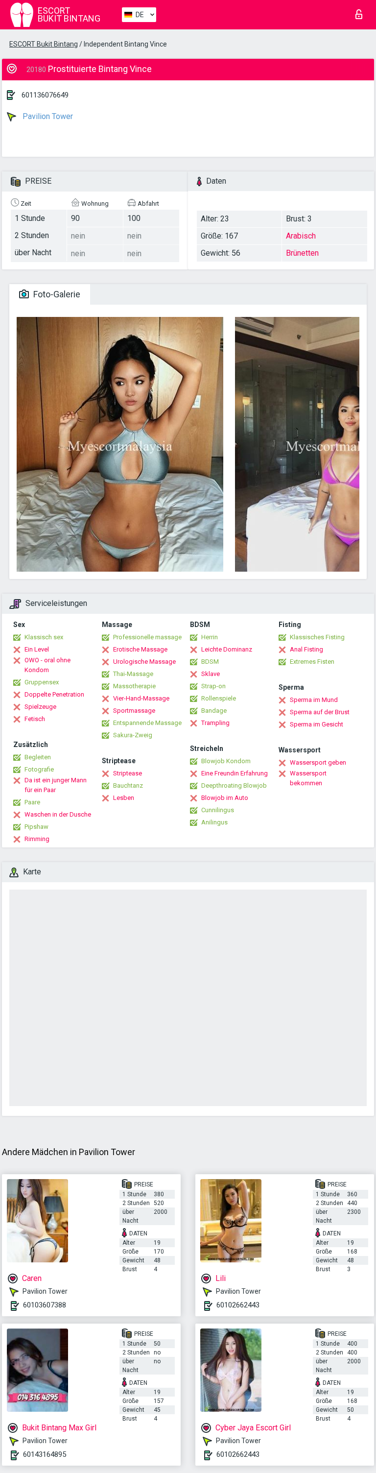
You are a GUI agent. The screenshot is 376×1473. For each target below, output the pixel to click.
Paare (32, 802)
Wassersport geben (318, 762)
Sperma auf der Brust (320, 712)
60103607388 (44, 1305)
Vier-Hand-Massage (141, 698)
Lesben (123, 797)
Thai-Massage (133, 673)
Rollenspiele (218, 698)
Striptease (127, 773)
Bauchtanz (128, 785)
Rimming (36, 839)
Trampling (215, 722)
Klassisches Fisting (317, 637)
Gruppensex (41, 682)
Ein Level (36, 649)
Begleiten (37, 757)
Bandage (214, 710)
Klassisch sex (43, 637)
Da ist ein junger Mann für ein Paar (55, 785)
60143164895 (44, 1454)
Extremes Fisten (312, 661)
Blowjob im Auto (224, 797)
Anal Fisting (306, 649)
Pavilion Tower (47, 116)
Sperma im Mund (314, 699)
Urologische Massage (144, 661)
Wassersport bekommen (308, 778)
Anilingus (214, 822)
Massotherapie (134, 686)
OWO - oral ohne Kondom (47, 665)
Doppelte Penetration (54, 694)
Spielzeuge (40, 706)
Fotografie (39, 769)
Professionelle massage (147, 637)
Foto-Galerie (55, 294)
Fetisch (34, 719)
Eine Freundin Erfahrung (234, 773)
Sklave (210, 673)
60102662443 (237, 1305)
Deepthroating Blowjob (234, 785)
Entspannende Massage (147, 722)
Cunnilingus (217, 810)
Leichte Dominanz (226, 649)
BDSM (210, 661)
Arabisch (301, 236)
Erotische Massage (140, 649)
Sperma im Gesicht (316, 724)
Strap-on (213, 686)
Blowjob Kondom (226, 761)
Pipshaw (36, 826)
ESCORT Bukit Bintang (43, 44)
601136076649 (45, 95)
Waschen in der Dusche (57, 814)
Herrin (209, 637)
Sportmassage (134, 710)
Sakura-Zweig (132, 735)
